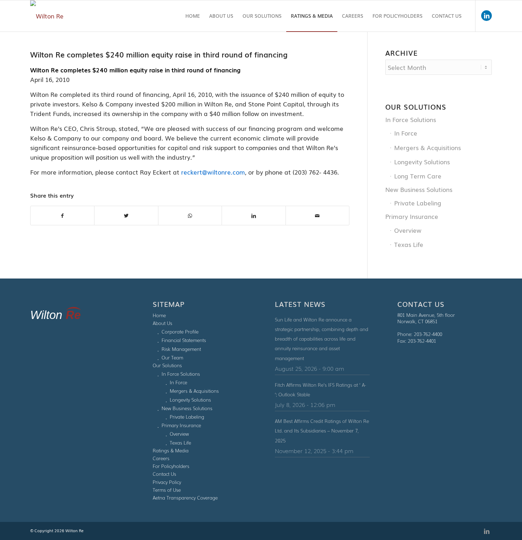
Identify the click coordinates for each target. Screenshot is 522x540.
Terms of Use (167, 489)
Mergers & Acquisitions (427, 147)
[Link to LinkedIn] (486, 15)
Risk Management (181, 349)
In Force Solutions (410, 119)
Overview (408, 230)
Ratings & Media (171, 450)
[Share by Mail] (317, 215)
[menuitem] (193, 16)
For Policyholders (171, 466)
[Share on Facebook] (62, 215)
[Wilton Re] (47, 16)
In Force (405, 132)
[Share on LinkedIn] (253, 215)
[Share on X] (126, 215)
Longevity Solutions (422, 161)
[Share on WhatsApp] (190, 215)
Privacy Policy (167, 482)
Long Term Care (417, 175)
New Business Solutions (418, 189)
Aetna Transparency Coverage (185, 497)
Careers (161, 458)
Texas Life (408, 244)
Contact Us (164, 473)
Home (159, 315)
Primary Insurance (411, 216)
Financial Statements (184, 340)
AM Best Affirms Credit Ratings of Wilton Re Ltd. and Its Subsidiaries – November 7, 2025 (322, 430)
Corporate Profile (180, 331)
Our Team (172, 357)
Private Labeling (417, 202)
